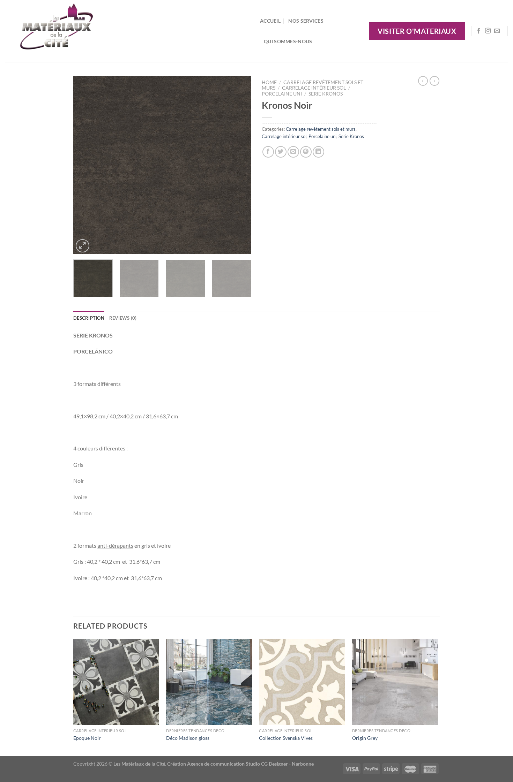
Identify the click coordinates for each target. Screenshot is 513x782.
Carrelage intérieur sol (314, 88)
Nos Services (305, 21)
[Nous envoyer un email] (497, 31)
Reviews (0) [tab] (123, 318)
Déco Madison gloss (187, 738)
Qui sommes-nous (288, 41)
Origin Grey (365, 738)
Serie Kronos (325, 94)
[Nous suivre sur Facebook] (479, 31)
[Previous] (85, 165)
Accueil (270, 21)
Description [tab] (88, 318)
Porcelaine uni (282, 94)
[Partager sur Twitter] (281, 152)
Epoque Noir (87, 738)
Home (269, 82)
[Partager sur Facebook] (268, 152)
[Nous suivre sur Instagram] (488, 31)
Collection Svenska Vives (286, 738)
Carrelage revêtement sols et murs (321, 129)
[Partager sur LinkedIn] (318, 152)
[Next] (239, 165)
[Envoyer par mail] (293, 152)
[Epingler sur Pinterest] (306, 152)
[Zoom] (82, 246)
